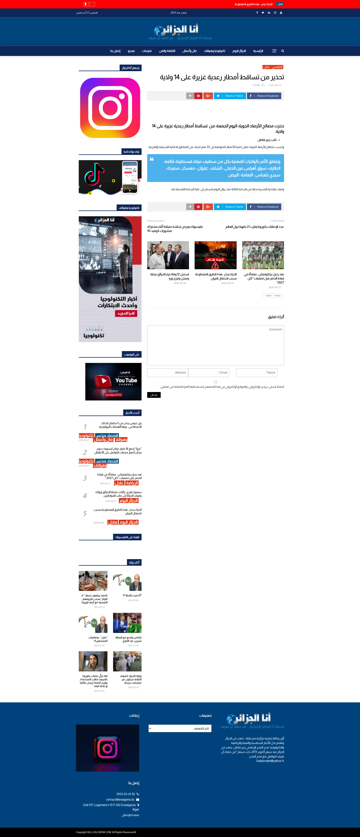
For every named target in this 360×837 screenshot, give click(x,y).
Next (269, 296)
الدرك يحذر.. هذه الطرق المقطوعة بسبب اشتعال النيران (241, 4)
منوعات (147, 50)
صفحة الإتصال (130, 815)
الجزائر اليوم (239, 50)
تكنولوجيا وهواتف (214, 50)
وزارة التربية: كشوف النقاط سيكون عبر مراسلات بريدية (131, 679)
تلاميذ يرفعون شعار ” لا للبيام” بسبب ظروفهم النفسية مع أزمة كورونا (94, 599)
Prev (277, 296)
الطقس (277, 67)
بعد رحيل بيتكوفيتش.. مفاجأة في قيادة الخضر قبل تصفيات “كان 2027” (264, 278)
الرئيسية (258, 50)
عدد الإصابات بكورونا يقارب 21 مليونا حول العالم (255, 226)
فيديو (131, 50)
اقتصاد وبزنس (107, 435)
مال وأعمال (190, 50)
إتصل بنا (115, 50)
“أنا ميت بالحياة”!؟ (132, 595)
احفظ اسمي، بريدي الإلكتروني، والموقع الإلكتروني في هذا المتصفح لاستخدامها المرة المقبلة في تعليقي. (222, 386)
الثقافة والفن (167, 50)
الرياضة (132, 483)
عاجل (266, 67)
